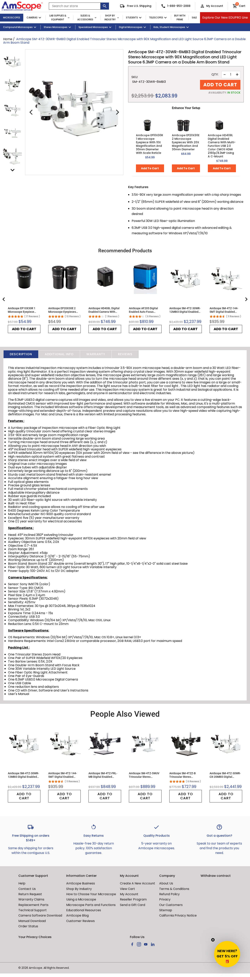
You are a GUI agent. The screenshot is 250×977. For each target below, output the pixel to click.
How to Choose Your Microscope (91, 894)
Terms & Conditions (174, 889)
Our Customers (171, 905)
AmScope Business (80, 883)
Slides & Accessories (85, 17)
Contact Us (27, 889)
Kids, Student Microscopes (169, 27)
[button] (227, 954)
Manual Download (32, 921)
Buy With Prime (179, 17)
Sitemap (165, 910)
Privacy (165, 899)
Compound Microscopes (18, 27)
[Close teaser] (213, 940)
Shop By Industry (110, 17)
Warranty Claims (31, 899)
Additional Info (59, 354)
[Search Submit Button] (105, 6)
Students (132, 17)
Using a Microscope (81, 899)
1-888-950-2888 (178, 6)
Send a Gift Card (132, 905)
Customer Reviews (80, 921)
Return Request (30, 894)
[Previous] (31, 112)
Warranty (95, 354)
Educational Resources (83, 910)
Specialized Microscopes (93, 27)
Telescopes (156, 17)
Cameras (32, 17)
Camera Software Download (40, 915)
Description (21, 354)
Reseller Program (133, 899)
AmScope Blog (77, 915)
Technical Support (32, 910)
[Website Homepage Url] (22, 6)
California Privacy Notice (178, 915)
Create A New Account (137, 883)
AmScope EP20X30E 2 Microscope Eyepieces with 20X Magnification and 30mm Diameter (185, 142)
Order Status (28, 926)
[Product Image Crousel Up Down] (12, 170)
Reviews (125, 354)
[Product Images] (12, 61)
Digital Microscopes (130, 27)
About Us (166, 883)
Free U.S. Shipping (138, 6)
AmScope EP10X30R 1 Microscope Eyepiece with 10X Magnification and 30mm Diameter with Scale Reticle (149, 144)
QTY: (215, 74)
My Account (214, 6)
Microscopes (11, 17)
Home (7, 39)
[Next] (117, 112)
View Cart (127, 889)
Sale (194, 17)
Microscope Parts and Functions (91, 905)
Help (21, 883)
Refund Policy (169, 894)
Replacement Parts (33, 905)
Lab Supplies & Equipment (57, 17)
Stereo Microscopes (55, 27)
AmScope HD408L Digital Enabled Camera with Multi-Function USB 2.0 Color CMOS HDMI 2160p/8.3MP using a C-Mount (222, 145)
